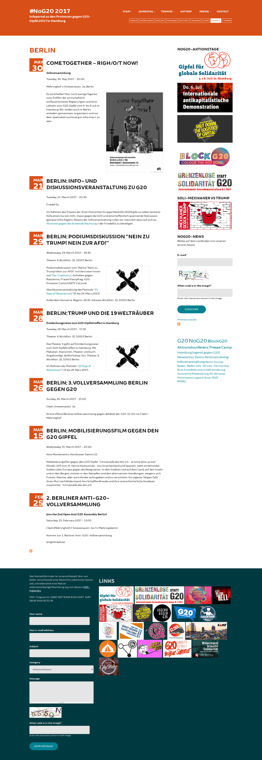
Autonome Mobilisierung (193, 373)
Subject (34, 646)
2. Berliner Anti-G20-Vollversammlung (78, 501)
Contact (223, 11)
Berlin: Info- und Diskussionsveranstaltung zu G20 (96, 184)
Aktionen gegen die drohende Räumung (71, 223)
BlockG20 (217, 341)
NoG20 (198, 341)
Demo (199, 357)
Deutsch (184, 20)
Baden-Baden (186, 366)
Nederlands (146, 20)
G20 (182, 341)
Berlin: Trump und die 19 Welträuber (100, 313)
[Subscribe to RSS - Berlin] (96, 550)
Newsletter (185, 357)
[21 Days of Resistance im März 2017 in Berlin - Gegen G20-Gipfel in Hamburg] (127, 279)
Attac (207, 377)
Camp (226, 347)
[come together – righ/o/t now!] (134, 132)
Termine (167, 11)
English (160, 20)
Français (172, 20)
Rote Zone (183, 370)
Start (127, 11)
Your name (36, 614)
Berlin (209, 362)
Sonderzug (218, 370)
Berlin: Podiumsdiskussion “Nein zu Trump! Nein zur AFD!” (98, 240)
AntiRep (186, 11)
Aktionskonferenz (193, 347)
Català (133, 20)
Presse (204, 11)
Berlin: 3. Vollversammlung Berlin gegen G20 (97, 386)
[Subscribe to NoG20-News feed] (205, 323)
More (181, 381)
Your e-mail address (42, 630)
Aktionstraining (216, 357)
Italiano (195, 20)
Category (35, 662)
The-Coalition (60, 275)
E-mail (182, 255)
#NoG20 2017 (49, 11)
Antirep (218, 362)
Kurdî (206, 20)
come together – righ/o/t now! (92, 63)
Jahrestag (146, 11)
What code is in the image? (194, 285)
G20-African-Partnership (212, 366)
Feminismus (185, 377)
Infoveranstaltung (191, 362)
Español (215, 20)
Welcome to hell (201, 370)
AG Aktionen (217, 373)
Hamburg (184, 352)
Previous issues (186, 319)
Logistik (198, 377)
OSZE (215, 377)
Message (35, 678)
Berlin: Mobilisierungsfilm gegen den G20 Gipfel (102, 434)
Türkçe (227, 20)
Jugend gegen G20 (206, 352)
